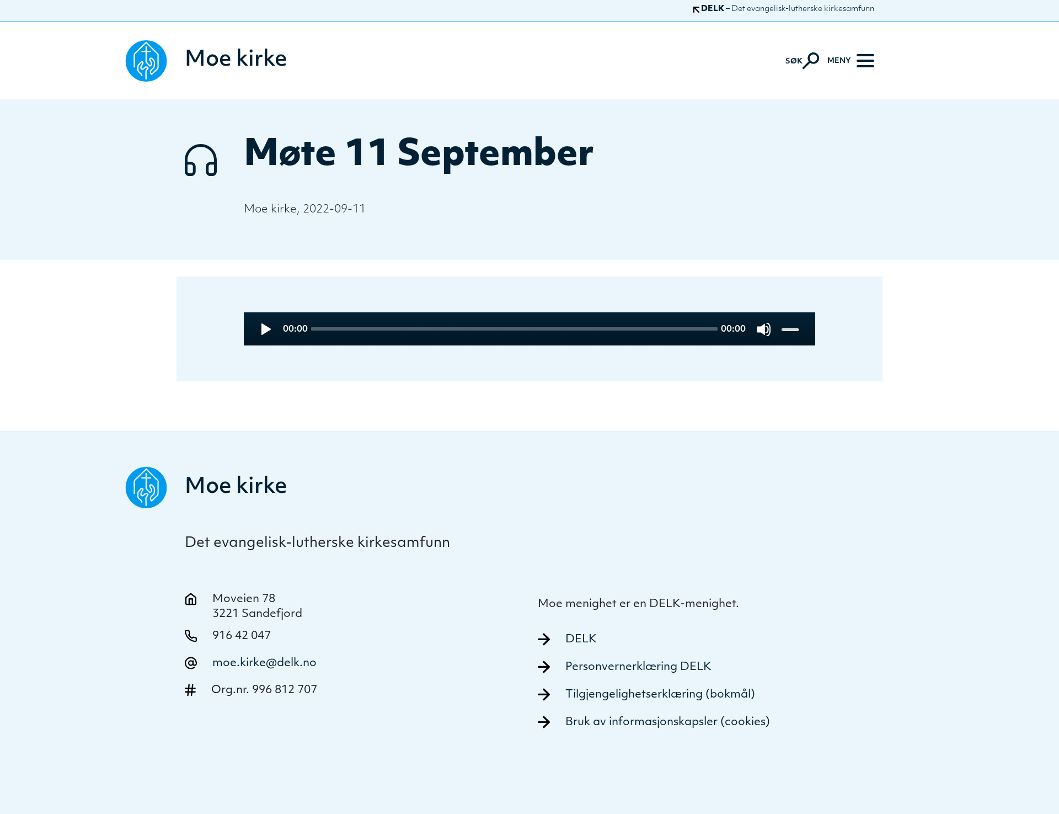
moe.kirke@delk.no (264, 663)
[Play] (265, 329)
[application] (530, 328)
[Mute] (764, 329)
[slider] (791, 329)
